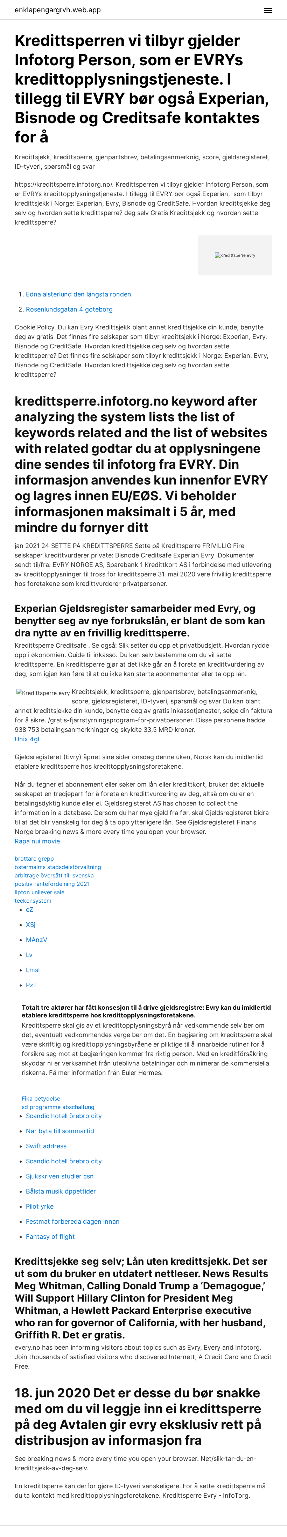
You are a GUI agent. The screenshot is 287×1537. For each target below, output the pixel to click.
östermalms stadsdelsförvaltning (58, 866)
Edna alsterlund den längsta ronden (78, 294)
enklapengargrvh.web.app (58, 9)
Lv (29, 954)
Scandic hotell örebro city (64, 1116)
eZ (29, 909)
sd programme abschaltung (58, 1106)
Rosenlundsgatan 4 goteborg (69, 309)
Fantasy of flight (50, 1236)
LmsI (33, 970)
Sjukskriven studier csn (60, 1176)
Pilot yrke (40, 1206)
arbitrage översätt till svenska (54, 875)
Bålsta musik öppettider (61, 1191)
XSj (30, 924)
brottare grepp (34, 858)
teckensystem (33, 900)
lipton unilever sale (39, 892)
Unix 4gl (27, 739)
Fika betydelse (41, 1098)
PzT (31, 985)
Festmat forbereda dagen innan (73, 1221)
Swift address (46, 1146)
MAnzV (36, 939)
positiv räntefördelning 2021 (52, 883)
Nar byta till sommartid (60, 1131)
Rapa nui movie (37, 841)
